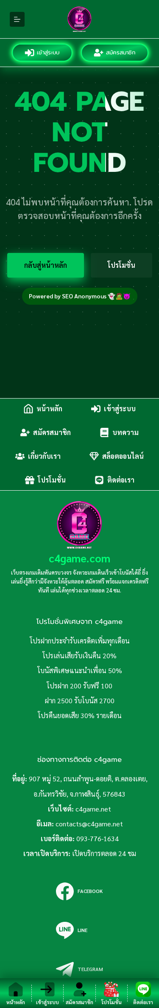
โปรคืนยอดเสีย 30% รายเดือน (80, 715)
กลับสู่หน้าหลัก (45, 265)
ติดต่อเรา (120, 479)
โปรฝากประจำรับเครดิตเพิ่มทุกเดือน (80, 640)
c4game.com (79, 558)
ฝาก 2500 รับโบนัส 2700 (79, 700)
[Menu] (17, 19)
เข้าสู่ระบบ (48, 52)
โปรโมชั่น (121, 265)
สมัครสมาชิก (121, 52)
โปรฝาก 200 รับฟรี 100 (79, 685)
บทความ (125, 432)
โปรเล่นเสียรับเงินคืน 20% (79, 655)
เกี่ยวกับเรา (44, 456)
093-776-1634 (97, 838)
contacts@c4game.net (89, 823)
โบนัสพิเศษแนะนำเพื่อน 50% (79, 670)
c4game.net (93, 808)
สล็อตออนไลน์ (123, 456)
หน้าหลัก (49, 408)
